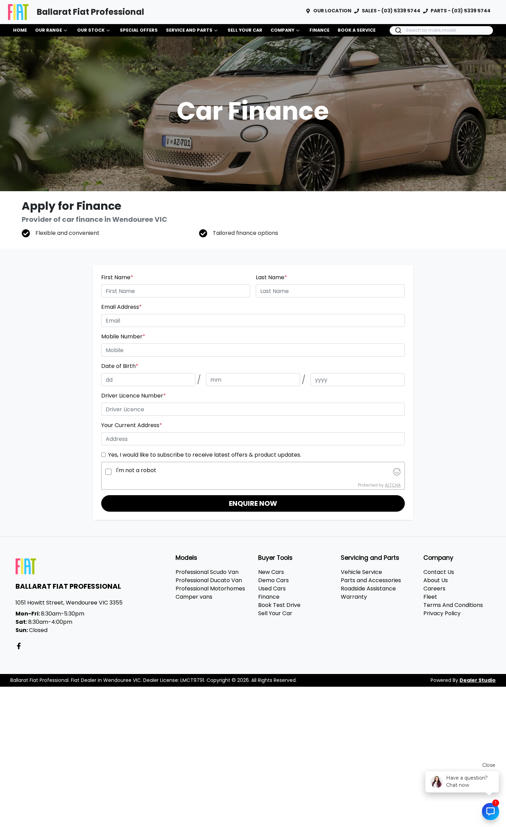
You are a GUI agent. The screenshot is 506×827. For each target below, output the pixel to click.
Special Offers (139, 30)
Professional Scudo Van (207, 572)
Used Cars (272, 588)
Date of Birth (119, 366)
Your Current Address (131, 425)
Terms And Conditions (453, 605)
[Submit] (398, 30)
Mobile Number (123, 336)
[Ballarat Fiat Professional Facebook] (20, 646)
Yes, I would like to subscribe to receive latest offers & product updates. (204, 455)
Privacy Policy (442, 613)
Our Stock (91, 30)
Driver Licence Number (133, 396)
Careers (434, 588)
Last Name (271, 277)
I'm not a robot (136, 470)
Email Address (121, 307)
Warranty (354, 597)
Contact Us (438, 572)
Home (20, 30)
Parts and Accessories (371, 580)
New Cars (271, 572)
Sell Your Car (245, 30)
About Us (435, 580)
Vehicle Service (361, 572)
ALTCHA (393, 485)
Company (282, 30)
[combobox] (441, 30)
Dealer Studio (478, 680)
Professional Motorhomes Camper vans (210, 593)
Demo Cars (273, 580)
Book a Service (357, 30)
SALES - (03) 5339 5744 (391, 10)
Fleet (430, 597)
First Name (117, 277)
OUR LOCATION (332, 10)
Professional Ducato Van (209, 580)
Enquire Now (253, 503)
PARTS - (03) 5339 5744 (461, 10)
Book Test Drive (279, 605)
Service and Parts (189, 30)
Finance (319, 30)
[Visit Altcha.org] (397, 472)
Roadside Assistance (368, 588)
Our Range (48, 30)
